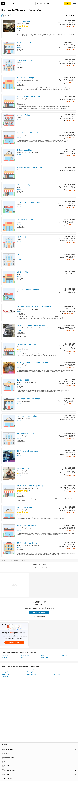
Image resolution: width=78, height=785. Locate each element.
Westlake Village (26, 655)
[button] (74, 3)
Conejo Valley (44, 657)
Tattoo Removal (57, 672)
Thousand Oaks (15, 560)
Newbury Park (63, 655)
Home (3, 560)
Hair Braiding (5, 674)
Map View (7, 16)
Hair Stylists (34, 80)
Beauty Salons (26, 23)
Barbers (19, 23)
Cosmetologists (31, 674)
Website (19, 28)
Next (49, 568)
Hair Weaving (35, 545)
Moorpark (4, 657)
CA (8, 560)
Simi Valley (4, 655)
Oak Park (23, 657)
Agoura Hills (43, 655)
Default (71, 16)
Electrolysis (4, 676)
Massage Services (6, 672)
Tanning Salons (31, 672)
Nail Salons (34, 382)
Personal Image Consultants (30, 328)
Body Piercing (57, 669)
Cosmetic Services (44, 328)
